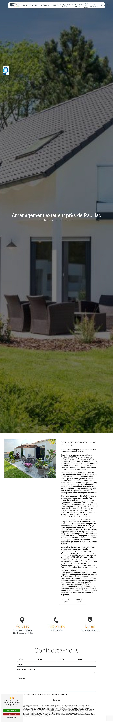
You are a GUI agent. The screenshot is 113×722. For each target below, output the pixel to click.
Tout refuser (12, 714)
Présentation (33, 5)
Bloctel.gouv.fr (90, 714)
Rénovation (54, 5)
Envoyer (56, 700)
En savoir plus (66, 600)
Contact (102, 5)
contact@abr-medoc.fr (90, 630)
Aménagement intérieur (65, 5)
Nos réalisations (94, 5)
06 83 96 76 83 (56, 630)
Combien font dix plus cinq (26, 669)
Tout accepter (11, 711)
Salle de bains (86, 5)
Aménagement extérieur (77, 5)
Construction (44, 5)
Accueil (24, 5)
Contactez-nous (79, 600)
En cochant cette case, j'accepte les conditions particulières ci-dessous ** (44, 694)
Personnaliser (11, 717)
